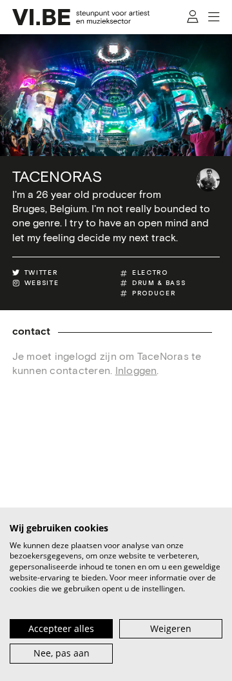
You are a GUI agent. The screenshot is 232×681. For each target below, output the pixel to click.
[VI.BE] (81, 17)
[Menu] (214, 17)
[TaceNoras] (208, 180)
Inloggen (136, 371)
